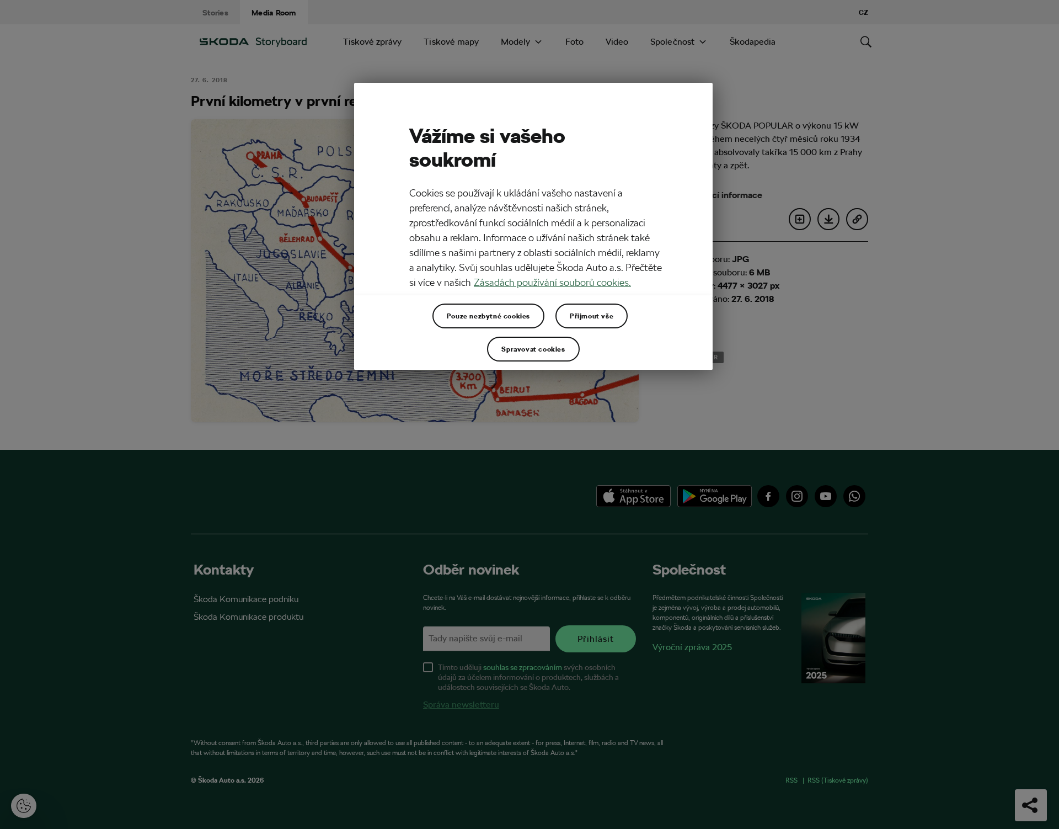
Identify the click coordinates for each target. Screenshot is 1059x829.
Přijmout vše (591, 315)
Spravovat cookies (533, 348)
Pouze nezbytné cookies (488, 315)
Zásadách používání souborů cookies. (552, 282)
